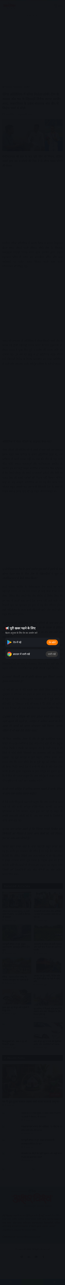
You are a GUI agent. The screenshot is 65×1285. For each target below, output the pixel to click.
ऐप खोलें (52, 642)
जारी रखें (52, 654)
